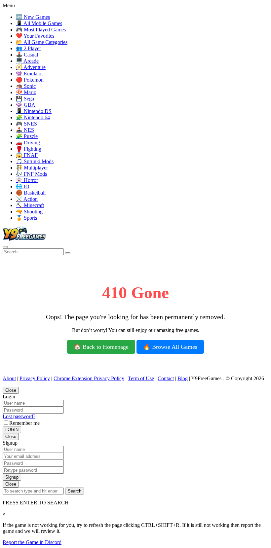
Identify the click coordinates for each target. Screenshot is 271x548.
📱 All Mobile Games (39, 23)
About (9, 378)
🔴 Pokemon (30, 80)
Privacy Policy (34, 378)
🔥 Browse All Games (170, 347)
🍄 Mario (26, 92)
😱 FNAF (27, 155)
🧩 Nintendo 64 (33, 117)
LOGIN (12, 429)
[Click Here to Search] (67, 253)
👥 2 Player (28, 48)
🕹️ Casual (27, 54)
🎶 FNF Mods (31, 174)
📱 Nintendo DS (34, 111)
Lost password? (19, 416)
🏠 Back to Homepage (101, 347)
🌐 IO (22, 186)
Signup (12, 477)
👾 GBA (25, 105)
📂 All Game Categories (41, 42)
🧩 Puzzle (27, 136)
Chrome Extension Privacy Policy (89, 378)
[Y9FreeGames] (24, 239)
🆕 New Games (33, 17)
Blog (182, 378)
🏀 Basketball (31, 193)
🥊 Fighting (28, 149)
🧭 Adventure (31, 67)
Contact (166, 378)
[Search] (5, 247)
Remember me (24, 423)
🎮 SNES (26, 124)
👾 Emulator (29, 73)
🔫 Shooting (29, 211)
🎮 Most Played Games (41, 29)
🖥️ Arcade (27, 61)
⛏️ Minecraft (30, 205)
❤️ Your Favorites (35, 36)
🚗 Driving (28, 142)
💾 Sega (25, 98)
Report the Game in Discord (32, 542)
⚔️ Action (27, 199)
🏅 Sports (26, 218)
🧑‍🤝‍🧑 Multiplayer (32, 167)
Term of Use (141, 378)
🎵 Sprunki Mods (35, 161)
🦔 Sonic (26, 86)
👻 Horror (27, 180)
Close (10, 390)
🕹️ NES (25, 130)
